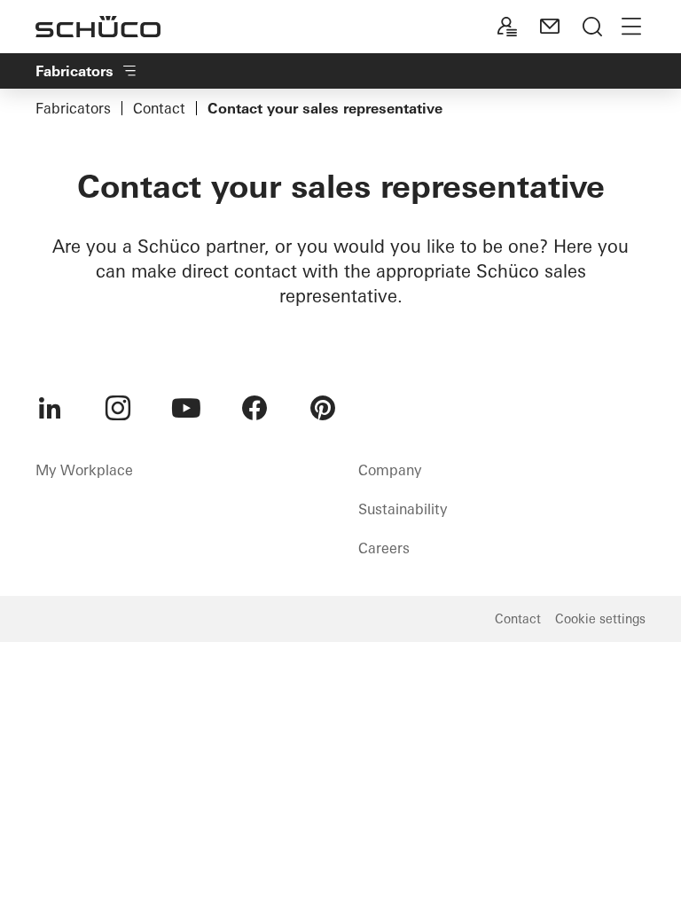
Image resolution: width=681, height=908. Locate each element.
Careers (384, 548)
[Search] (592, 26)
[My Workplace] (507, 26)
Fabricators (73, 108)
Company (389, 470)
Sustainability (402, 509)
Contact (159, 108)
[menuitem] (49, 408)
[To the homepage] (97, 26)
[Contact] (550, 26)
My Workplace (84, 470)
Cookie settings (600, 619)
